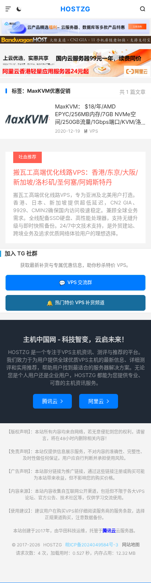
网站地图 (131, 544)
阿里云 (98, 401)
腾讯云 (52, 401)
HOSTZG (75, 9)
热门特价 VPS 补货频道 (75, 302)
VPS (91, 131)
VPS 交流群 (75, 282)
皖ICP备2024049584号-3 (91, 544)
